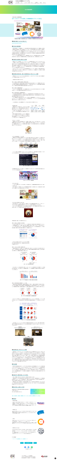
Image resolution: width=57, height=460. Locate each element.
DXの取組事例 (28, 2)
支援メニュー (32, 2)
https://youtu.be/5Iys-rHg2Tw (17, 43)
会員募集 (41, 2)
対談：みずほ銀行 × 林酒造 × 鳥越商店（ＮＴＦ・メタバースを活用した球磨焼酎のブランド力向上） (26, 395)
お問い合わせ (44, 2)
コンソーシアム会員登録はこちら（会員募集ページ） (20, 438)
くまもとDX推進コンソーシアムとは (17, 2)
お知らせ (21, 2)
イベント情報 (25, 2)
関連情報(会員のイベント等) (37, 2)
